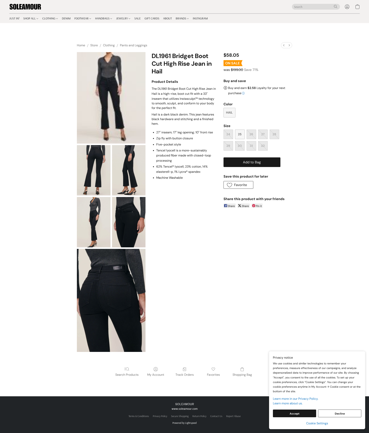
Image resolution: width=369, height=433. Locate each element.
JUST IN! (14, 18)
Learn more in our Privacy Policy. (295, 399)
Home (81, 45)
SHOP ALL (30, 18)
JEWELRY (122, 18)
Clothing (109, 45)
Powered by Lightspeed (184, 423)
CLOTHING (49, 18)
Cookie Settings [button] (317, 423)
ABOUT (167, 18)
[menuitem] (284, 45)
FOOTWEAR (81, 18)
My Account (155, 375)
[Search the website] (335, 6)
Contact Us (216, 416)
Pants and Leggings (133, 45)
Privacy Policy (160, 416)
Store (94, 45)
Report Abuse (233, 416)
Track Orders (184, 375)
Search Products (127, 375)
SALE (137, 18)
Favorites (213, 375)
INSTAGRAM (200, 18)
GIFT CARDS (152, 18)
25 (240, 134)
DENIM (66, 18)
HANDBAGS (102, 18)
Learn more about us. (288, 403)
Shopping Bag (242, 375)
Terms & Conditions (139, 416)
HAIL (229, 113)
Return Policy (199, 416)
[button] (25, 7)
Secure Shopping (180, 416)
